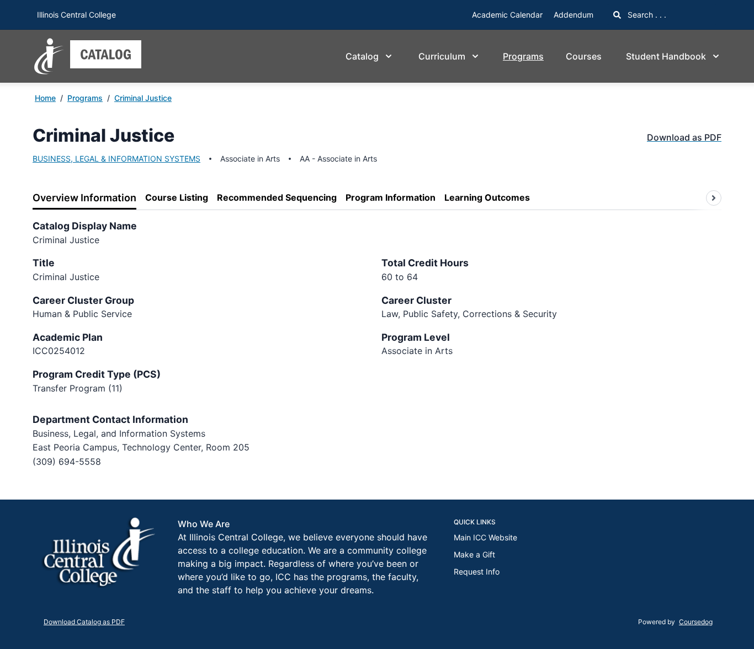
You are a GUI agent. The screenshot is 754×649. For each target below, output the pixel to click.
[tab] (84, 198)
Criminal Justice (143, 98)
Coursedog (696, 622)
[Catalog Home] (88, 56)
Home (45, 98)
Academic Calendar (507, 14)
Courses (584, 56)
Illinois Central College (76, 14)
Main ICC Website (485, 537)
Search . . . (645, 14)
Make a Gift (474, 554)
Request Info (477, 571)
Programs (523, 56)
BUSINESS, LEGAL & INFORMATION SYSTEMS (116, 158)
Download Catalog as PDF (84, 622)
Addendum (573, 14)
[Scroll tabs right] (713, 198)
